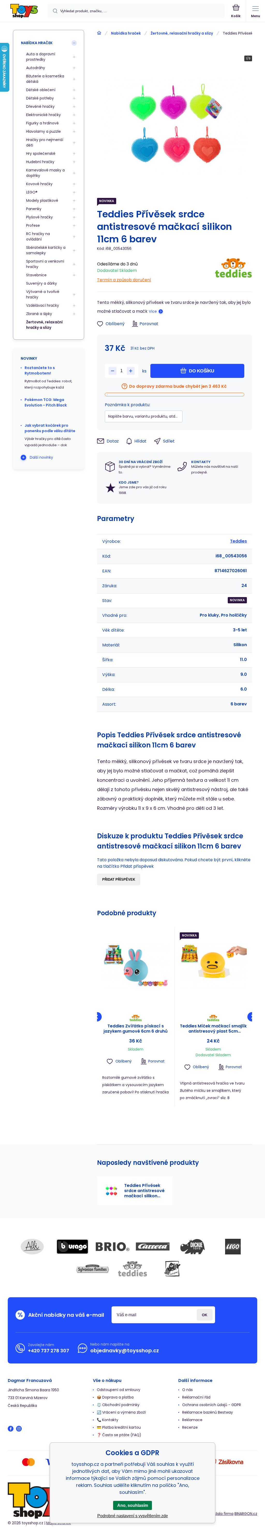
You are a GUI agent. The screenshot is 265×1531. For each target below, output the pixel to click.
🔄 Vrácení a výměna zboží (121, 1412)
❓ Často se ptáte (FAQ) (119, 1435)
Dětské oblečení (40, 89)
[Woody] (172, 1268)
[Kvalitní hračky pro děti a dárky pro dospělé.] (99, 33)
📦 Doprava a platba (115, 1397)
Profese (33, 225)
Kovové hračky (39, 183)
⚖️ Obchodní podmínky (118, 1404)
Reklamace (192, 1419)
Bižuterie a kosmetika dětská (45, 78)
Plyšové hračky (39, 217)
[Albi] (32, 1246)
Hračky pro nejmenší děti (44, 142)
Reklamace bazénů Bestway (207, 1412)
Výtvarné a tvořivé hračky (42, 294)
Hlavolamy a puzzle (43, 131)
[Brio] (112, 1246)
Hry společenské (40, 153)
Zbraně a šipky (39, 313)
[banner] (24, 11)
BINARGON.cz (245, 1513)
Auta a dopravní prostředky (40, 56)
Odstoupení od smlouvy (118, 1389)
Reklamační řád (196, 1397)
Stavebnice (36, 275)
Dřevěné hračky (40, 106)
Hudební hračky (40, 161)
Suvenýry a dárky (41, 283)
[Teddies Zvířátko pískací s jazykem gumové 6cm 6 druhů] (135, 965)
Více (153, 311)
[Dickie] (193, 1246)
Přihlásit (204, 1315)
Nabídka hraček (126, 33)
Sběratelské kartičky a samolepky (45, 250)
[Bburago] (72, 1246)
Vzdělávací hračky (42, 305)
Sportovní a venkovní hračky (45, 264)
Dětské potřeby (40, 98)
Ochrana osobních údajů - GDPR (211, 1404)
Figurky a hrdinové (42, 123)
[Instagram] (19, 1429)
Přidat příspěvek (118, 879)
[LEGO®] (233, 1246)
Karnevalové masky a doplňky (45, 173)
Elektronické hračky (43, 114)
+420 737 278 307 (48, 1350)
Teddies (238, 541)
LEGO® (32, 192)
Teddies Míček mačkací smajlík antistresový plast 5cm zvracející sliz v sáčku (213, 1029)
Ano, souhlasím (132, 1505)
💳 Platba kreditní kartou (119, 1427)
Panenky (33, 208)
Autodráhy (35, 67)
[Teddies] (233, 270)
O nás (187, 1389)
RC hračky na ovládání (38, 236)
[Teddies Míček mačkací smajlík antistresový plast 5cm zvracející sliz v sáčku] (213, 965)
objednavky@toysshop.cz (124, 1350)
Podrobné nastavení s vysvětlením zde (132, 1516)
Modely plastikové (42, 200)
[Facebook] (10, 1429)
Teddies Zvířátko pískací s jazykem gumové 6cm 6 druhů (136, 1029)
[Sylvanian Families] (92, 1268)
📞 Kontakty (107, 1419)
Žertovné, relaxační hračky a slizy (182, 33)
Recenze (190, 1427)
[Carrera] (153, 1246)
